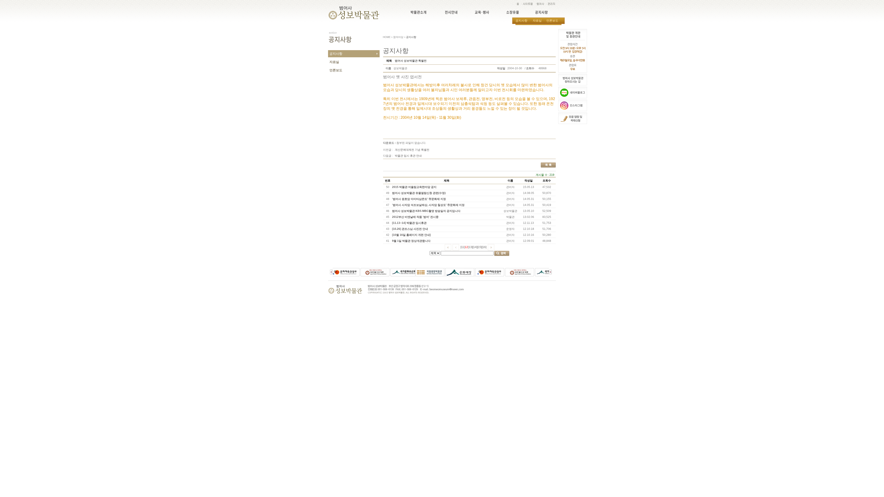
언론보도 (552, 20)
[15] (479, 247)
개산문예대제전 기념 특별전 (412, 149)
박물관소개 (418, 12)
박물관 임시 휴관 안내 (408, 155)
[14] (475, 247)
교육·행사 (482, 12)
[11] (462, 247)
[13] (470, 247)
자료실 (537, 20)
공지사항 (541, 12)
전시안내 (451, 12)
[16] (484, 247)
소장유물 (512, 12)
